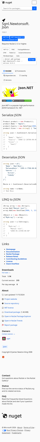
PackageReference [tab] (23, 49)
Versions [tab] (8, 80)
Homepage (10, 249)
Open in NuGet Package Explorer (17, 316)
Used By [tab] (24, 75)
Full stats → (6, 273)
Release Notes (12, 256)
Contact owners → (8, 334)
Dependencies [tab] (10, 75)
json (5, 346)
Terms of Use (29, 427)
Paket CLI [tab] (12, 53)
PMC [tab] (13, 49)
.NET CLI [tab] (5, 49)
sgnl (8, 338)
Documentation (13, 252)
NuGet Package (12, 254)
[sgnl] (4, 338)
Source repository (11, 303)
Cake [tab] (17, 56)
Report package (10, 325)
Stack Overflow (12, 264)
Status (5, 385)
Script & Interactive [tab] (25, 53)
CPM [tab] (4, 53)
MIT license (9, 308)
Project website (10, 299)
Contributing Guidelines (16, 259)
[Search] (34, 8)
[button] (32, 59)
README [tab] (8, 71)
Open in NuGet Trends (13, 320)
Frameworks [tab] (21, 71)
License (9, 261)
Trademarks (16, 433)
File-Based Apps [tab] (8, 56)
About (19, 427)
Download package (12, 312)
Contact (6, 375)
